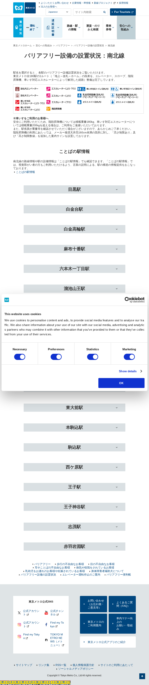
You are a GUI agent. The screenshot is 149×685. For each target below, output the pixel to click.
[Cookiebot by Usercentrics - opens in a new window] (128, 300)
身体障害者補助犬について (107, 571)
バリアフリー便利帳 (119, 574)
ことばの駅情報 (25, 171)
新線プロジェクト (103, 3)
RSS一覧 (60, 665)
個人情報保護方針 (83, 665)
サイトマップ (24, 665)
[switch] (56, 357)
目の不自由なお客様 (102, 564)
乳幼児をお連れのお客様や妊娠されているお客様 (55, 571)
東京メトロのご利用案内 (96, 623)
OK (121, 383)
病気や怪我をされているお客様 (95, 567)
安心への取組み (44, 45)
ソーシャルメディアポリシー (76, 668)
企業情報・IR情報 (81, 3)
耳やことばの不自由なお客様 (52, 567)
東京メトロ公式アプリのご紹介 (107, 642)
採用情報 (123, 3)
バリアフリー (63, 45)
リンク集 (43, 665)
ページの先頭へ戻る (142, 676)
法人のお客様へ (49, 6)
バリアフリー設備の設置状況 (89, 45)
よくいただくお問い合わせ (55, 3)
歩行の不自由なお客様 (70, 564)
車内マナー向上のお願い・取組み (124, 624)
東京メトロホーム (22, 45)
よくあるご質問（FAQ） (124, 604)
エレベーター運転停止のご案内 (81, 574)
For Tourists (122, 11)
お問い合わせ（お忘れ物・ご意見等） (96, 604)
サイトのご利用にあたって (116, 665)
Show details (128, 371)
